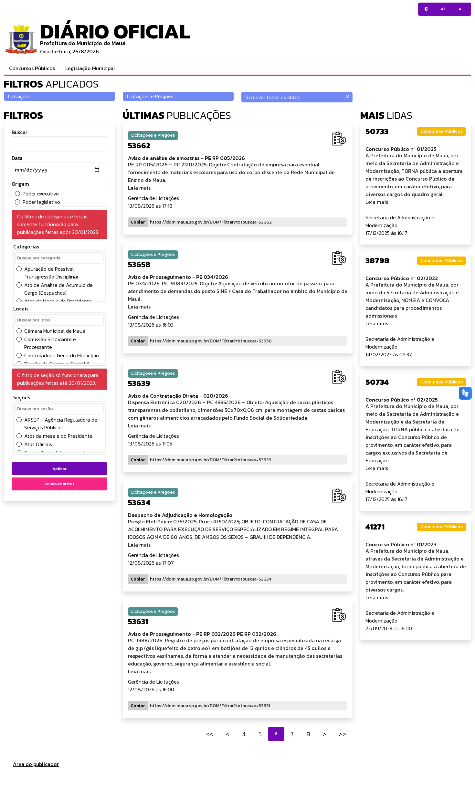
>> (342, 734)
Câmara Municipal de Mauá (54, 331)
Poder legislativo (41, 202)
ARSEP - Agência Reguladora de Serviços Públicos (60, 423)
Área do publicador (36, 764)
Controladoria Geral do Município (61, 355)
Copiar (138, 222)
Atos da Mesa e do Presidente (58, 301)
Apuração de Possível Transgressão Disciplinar (51, 272)
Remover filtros (59, 484)
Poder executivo (41, 193)
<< (209, 734)
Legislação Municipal (90, 68)
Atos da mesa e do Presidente (58, 436)
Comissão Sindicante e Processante (50, 343)
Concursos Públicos (32, 68)
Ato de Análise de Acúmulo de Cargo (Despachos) (58, 289)
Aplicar (59, 469)
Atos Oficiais (38, 444)
